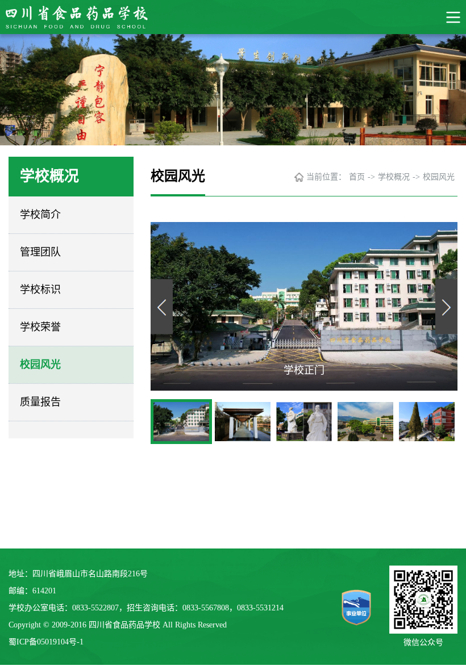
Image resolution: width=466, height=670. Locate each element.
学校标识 (40, 289)
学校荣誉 (40, 327)
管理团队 (40, 252)
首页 (357, 177)
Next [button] (446, 306)
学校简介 (40, 214)
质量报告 (40, 402)
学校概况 (394, 177)
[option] (304, 306)
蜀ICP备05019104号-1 (46, 642)
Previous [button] (162, 306)
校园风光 (40, 364)
